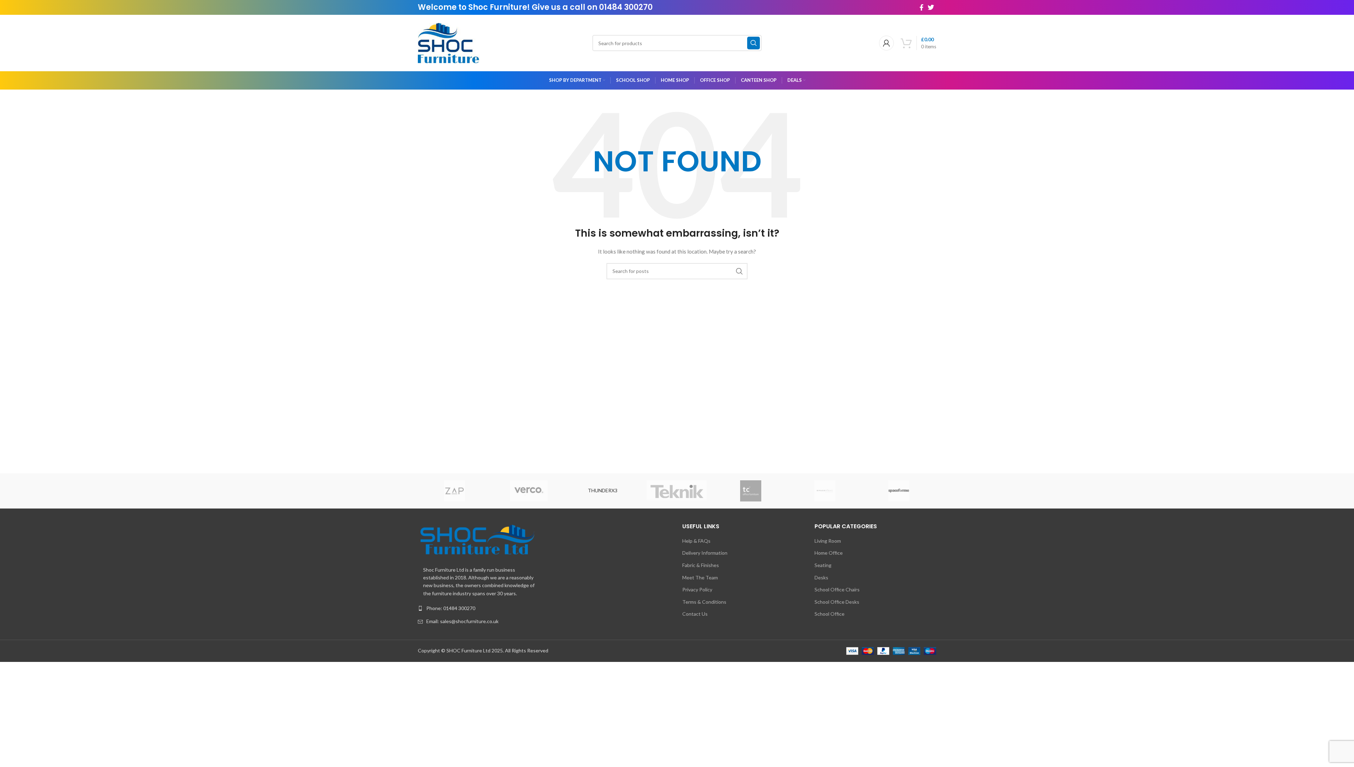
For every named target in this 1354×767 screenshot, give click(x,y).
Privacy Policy (697, 589)
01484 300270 (626, 7)
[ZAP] (454, 491)
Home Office (829, 553)
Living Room (828, 541)
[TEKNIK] (677, 491)
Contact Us (695, 614)
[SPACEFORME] (899, 491)
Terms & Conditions (704, 602)
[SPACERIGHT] (825, 491)
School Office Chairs (837, 589)
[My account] (886, 43)
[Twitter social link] (931, 7)
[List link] (545, 608)
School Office (829, 614)
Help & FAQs (696, 541)
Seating (823, 565)
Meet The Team (700, 577)
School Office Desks (837, 602)
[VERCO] (529, 491)
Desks (821, 577)
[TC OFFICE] (751, 491)
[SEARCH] (753, 43)
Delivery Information (704, 553)
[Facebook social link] (921, 7)
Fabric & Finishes (700, 565)
